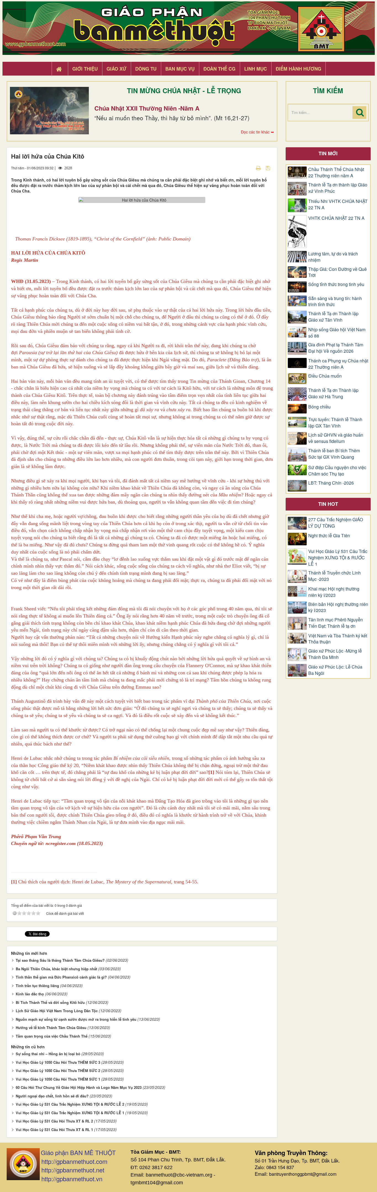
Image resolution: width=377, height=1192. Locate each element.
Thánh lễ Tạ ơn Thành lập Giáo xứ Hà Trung (333, 393)
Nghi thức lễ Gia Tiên (329, 536)
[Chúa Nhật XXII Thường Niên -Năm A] (49, 110)
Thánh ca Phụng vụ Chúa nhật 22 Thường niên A (338, 364)
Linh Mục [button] (255, 68)
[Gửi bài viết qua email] (248, 167)
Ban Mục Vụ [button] (180, 68)
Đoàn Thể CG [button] (219, 68)
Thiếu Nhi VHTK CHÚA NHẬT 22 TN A (338, 204)
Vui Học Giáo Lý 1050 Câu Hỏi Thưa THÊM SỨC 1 (58, 1079)
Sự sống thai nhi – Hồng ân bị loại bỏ (48, 1053)
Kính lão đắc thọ (30, 993)
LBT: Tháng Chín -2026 (331, 483)
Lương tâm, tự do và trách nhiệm (333, 257)
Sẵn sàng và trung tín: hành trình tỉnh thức (335, 301)
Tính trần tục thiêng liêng (37, 985)
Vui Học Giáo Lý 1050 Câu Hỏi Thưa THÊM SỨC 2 (58, 1070)
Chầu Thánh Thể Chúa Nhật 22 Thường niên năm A (336, 172)
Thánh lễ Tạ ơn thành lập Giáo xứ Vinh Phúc (337, 188)
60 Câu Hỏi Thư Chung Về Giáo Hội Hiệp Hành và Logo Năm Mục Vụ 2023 (79, 1087)
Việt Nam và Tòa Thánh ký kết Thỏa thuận (337, 639)
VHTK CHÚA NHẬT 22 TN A (336, 218)
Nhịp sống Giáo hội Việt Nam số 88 (336, 333)
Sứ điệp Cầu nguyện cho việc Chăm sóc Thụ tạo (337, 470)
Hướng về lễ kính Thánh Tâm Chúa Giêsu (51, 1027)
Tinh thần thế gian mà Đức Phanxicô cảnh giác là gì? (61, 977)
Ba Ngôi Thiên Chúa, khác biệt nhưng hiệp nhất (56, 968)
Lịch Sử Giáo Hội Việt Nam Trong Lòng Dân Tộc (57, 1010)
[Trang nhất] (60, 69)
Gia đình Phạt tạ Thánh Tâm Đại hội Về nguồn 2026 (335, 348)
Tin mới (328, 153)
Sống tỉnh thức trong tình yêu (336, 284)
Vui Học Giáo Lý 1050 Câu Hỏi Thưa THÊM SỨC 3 (58, 1062)
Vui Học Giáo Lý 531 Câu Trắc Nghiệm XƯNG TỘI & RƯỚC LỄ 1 (70, 1112)
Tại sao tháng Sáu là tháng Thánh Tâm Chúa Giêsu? (60, 960)
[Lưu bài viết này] (269, 167)
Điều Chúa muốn (325, 376)
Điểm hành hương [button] (298, 68)
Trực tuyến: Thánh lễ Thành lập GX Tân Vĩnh (335, 422)
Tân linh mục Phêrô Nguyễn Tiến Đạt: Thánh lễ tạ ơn (335, 623)
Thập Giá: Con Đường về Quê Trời (337, 272)
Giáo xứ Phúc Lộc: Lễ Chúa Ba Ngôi (335, 670)
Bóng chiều (319, 407)
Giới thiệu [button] (85, 68)
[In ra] (259, 167)
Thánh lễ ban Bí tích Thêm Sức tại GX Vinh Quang (334, 454)
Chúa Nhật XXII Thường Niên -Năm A (147, 108)
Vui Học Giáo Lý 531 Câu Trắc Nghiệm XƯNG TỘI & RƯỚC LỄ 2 (70, 1104)
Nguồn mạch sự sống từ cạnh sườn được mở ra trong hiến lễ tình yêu (76, 1019)
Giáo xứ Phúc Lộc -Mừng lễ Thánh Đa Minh (335, 654)
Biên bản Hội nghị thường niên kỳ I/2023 (338, 607)
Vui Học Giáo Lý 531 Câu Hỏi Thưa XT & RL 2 (54, 1121)
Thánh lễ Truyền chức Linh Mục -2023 (334, 576)
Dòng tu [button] (145, 68)
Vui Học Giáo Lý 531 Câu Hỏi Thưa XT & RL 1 (54, 1129)
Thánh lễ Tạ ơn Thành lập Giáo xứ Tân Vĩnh (333, 317)
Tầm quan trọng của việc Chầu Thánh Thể (51, 1036)
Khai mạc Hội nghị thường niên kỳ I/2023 (333, 592)
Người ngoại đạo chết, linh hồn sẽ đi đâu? (52, 1096)
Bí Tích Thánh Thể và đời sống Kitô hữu (50, 1002)
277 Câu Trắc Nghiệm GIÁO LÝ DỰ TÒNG (335, 523)
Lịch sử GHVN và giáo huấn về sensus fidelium (335, 438)
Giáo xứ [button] (116, 68)
